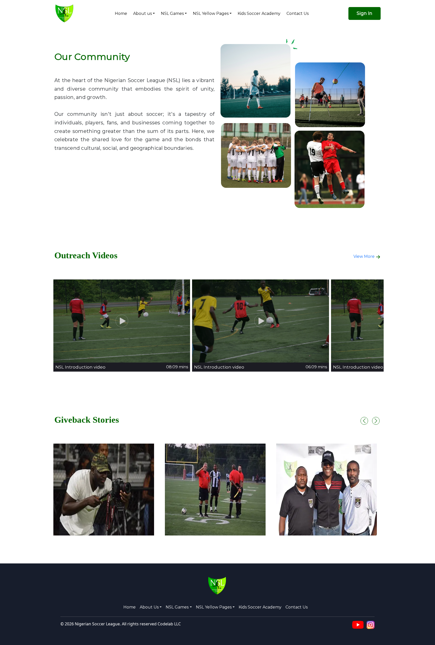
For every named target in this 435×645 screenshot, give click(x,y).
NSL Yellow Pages (211, 13)
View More (364, 256)
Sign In (364, 13)
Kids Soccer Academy (259, 13)
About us (142, 13)
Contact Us (297, 13)
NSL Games (172, 13)
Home (121, 13)
